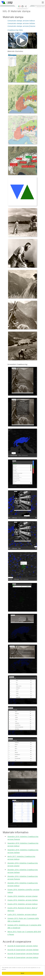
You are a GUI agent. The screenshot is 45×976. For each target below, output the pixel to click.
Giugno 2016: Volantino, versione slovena (23, 896)
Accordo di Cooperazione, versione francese (23, 953)
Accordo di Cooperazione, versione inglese (23, 946)
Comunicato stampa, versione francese (21, 26)
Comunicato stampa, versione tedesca (21, 21)
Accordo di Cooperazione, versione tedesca (23, 957)
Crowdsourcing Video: (15, 30)
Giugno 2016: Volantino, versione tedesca (23, 904)
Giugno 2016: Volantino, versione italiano (23, 900)
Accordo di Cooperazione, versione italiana (23, 950)
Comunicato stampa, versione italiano (21, 23)
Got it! (22, 973)
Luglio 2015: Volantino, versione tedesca (22, 914)
